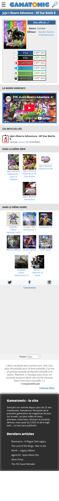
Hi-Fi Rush (45, 250)
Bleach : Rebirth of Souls (38, 273)
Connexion (29, 287)
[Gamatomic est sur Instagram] (49, 282)
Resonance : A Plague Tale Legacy (28, 441)
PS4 (25, 53)
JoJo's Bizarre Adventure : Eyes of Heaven (13, 175)
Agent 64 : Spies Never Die (25, 454)
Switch (25, 63)
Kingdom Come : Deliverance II (21, 273)
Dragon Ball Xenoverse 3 (29, 228)
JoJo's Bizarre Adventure (29, 198)
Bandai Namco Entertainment (46, 33)
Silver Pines (17, 459)
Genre (32, 28)
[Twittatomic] (10, 282)
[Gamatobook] (29, 282)
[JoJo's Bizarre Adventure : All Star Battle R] (5, 139)
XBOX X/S (25, 78)
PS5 (25, 58)
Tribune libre (46, 387)
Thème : (23, 356)
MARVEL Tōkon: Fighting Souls (13, 230)
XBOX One (25, 73)
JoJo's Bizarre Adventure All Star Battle (29, 174)
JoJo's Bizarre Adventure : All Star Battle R (29, 12)
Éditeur (31, 31)
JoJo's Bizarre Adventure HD (45, 167)
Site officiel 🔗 (41, 22)
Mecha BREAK (14, 250)
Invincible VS (45, 227)
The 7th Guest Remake (23, 463)
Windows (25, 68)
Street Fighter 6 (29, 251)
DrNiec (22, 142)
